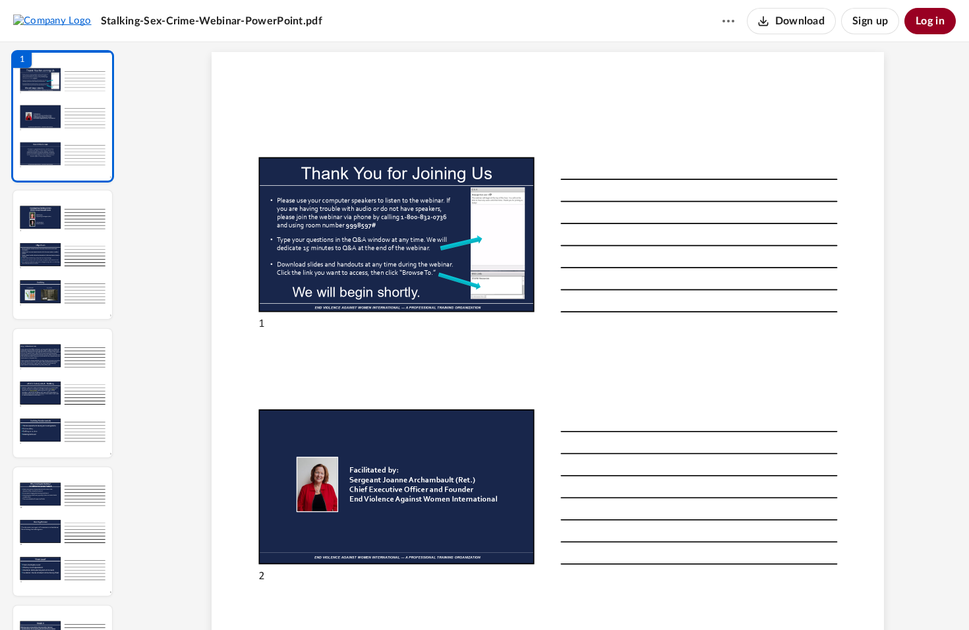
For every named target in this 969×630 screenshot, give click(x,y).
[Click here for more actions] (728, 21)
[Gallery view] (645, 597)
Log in (930, 21)
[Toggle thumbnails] (426, 597)
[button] (62, 116)
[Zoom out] (549, 598)
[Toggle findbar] (450, 597)
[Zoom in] (594, 598)
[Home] (52, 20)
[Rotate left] (620, 597)
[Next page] (521, 598)
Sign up (870, 21)
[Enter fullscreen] (669, 597)
